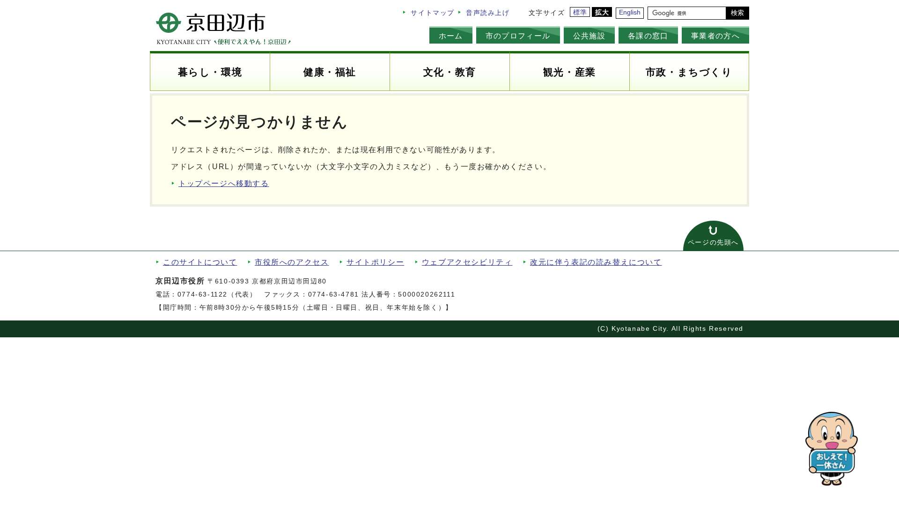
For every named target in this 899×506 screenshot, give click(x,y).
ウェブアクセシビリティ (467, 262)
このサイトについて (200, 262)
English (630, 12)
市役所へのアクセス (292, 262)
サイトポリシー (375, 262)
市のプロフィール (518, 35)
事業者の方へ (715, 35)
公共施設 (589, 35)
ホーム (451, 35)
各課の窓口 (648, 35)
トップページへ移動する (223, 183)
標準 (580, 12)
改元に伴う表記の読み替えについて (596, 262)
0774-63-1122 (202, 294)
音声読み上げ (488, 12)
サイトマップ (433, 12)
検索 (737, 12)
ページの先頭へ (713, 242)
